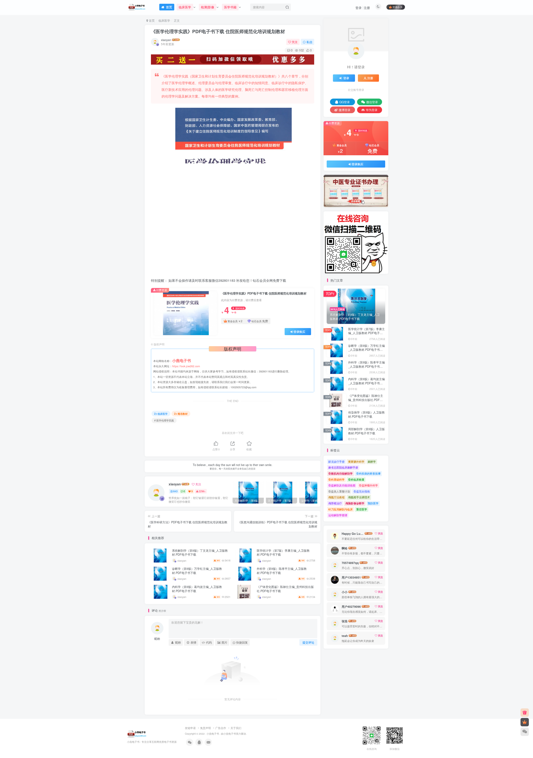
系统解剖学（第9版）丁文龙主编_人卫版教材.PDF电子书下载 (200, 552)
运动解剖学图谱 (337, 515)
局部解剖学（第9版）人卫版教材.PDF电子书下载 (366, 431)
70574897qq (350, 563)
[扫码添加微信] (525, 732)
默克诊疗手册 (336, 462)
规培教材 (183, 413)
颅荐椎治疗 (335, 503)
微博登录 (344, 110)
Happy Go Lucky (353, 533)
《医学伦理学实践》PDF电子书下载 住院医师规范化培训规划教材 (218, 31)
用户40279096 (351, 606)
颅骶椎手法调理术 (359, 497)
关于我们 (235, 728)
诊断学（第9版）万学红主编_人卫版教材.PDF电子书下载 (197, 570)
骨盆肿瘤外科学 (368, 485)
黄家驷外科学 (356, 462)
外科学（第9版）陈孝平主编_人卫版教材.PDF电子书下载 (282, 570)
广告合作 (220, 728)
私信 (309, 42)
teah (345, 636)
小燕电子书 (213, 733)
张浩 (344, 621)
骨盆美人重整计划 (339, 491)
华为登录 (371, 110)
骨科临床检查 (356, 479)
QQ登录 (344, 102)
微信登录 (372, 102)
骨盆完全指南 (362, 491)
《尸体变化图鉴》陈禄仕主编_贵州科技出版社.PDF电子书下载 (285, 589)
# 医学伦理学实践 (164, 420)
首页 (151, 20)
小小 (344, 592)
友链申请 (190, 728)
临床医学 (164, 20)
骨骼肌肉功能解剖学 (340, 473)
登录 (358, 7)
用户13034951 (351, 577)
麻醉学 (372, 462)
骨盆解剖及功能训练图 (341, 485)
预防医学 (373, 503)
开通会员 (397, 7)
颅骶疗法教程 (336, 497)
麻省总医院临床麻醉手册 (343, 467)
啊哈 (344, 548)
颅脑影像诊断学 (354, 503)
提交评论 (308, 642)
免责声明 (205, 728)
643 (175, 491)
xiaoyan (166, 40)
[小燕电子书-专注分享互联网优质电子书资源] (137, 733)
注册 (367, 7)
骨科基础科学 (336, 479)
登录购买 (299, 332)
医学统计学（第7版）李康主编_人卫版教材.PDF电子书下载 (283, 552)
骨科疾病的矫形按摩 (368, 473)
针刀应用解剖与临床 (340, 509)
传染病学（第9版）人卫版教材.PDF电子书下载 (366, 414)
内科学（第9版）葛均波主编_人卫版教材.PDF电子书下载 (197, 589)
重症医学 (361, 509)
